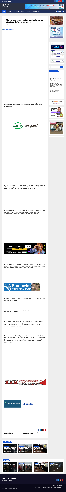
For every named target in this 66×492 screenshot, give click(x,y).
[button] (54, 11)
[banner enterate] (25, 278)
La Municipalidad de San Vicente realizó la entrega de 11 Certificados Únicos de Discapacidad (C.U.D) (49, 487)
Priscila (8, 24)
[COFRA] (25, 117)
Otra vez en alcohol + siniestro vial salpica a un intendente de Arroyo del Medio (24, 21)
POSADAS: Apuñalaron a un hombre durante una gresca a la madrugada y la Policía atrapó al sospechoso (40, 467)
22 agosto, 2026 (8, 451)
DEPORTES (28, 11)
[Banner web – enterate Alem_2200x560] (25, 232)
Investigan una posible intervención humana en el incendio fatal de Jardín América (10, 449)
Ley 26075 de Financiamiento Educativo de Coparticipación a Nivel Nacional (49, 489)
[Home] (4, 11)
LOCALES (22, 11)
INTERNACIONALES (36, 11)
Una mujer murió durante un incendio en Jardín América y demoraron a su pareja (55, 90)
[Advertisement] (25, 65)
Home (51, 485)
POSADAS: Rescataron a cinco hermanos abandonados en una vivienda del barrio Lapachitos (25, 450)
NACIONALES (16, 11)
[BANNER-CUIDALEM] (25, 395)
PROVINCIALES (9, 11)
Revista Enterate (6, 5)
